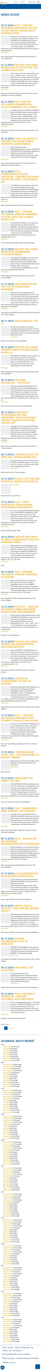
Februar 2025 (7, 1084)
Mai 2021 (6, 1182)
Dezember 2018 (8, 1246)
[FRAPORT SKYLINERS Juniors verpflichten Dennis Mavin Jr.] (6, 360)
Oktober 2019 (7, 1224)
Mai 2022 (6, 1156)
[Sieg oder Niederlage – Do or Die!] (6, 390)
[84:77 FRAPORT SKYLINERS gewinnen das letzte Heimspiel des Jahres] (6, 114)
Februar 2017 (7, 1287)
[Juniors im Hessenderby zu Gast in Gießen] (6, 691)
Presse (17, 1347)
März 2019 (6, 1238)
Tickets (23, 2)
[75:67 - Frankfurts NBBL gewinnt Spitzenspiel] (6, 818)
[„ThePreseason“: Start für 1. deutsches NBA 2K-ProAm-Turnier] (6, 765)
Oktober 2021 (7, 1172)
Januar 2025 (7, 1086)
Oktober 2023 (7, 1120)
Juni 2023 (6, 1128)
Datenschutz (17, 1350)
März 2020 (6, 1212)
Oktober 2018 (7, 1250)
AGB (31, 1347)
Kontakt (11, 1347)
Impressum (25, 1347)
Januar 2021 (7, 1190)
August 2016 (7, 1301)
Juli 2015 (6, 1329)
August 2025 (7, 1072)
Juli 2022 (6, 1152)
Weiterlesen (4, 52)
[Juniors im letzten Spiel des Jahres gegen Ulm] (6, 464)
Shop (16, 2)
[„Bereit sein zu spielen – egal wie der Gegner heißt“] (6, 918)
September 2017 (8, 1273)
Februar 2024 (7, 1110)
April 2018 (6, 1258)
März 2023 (6, 1134)
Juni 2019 (6, 1232)
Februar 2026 (7, 1058)
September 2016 (8, 1299)
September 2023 (8, 1122)
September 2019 (8, 1226)
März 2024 (6, 1108)
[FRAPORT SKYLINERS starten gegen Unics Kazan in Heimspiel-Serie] (6, 550)
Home (4, 1347)
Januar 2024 (7, 1112)
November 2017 (8, 1269)
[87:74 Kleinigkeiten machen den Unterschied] (6, 883)
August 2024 (7, 1098)
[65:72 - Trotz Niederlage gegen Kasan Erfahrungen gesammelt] (6, 515)
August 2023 (7, 1124)
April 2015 (6, 1335)
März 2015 (6, 1337)
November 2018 (8, 1248)
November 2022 (8, 1144)
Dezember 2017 (8, 1267)
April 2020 (6, 1210)
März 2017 (6, 1285)
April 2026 (6, 1054)
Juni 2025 (6, 1076)
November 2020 (8, 1196)
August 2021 (7, 1176)
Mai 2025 (6, 1078)
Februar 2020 (7, 1214)
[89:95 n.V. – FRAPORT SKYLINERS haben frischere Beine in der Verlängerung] (6, 619)
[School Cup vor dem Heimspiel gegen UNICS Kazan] (6, 489)
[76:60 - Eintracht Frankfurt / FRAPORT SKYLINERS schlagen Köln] (6, 1006)
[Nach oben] (37, 1366)
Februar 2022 (7, 1162)
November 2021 (8, 1170)
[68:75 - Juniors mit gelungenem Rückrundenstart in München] (6, 851)
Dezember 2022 (8, 1142)
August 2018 (7, 1254)
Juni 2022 (6, 1154)
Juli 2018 (6, 1256)
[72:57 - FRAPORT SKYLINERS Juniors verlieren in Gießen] (6, 584)
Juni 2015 (6, 1331)
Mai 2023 (6, 1130)
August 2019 (7, 1228)
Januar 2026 (7, 1060)
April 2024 (6, 1106)
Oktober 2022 (7, 1146)
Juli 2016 (6, 1303)
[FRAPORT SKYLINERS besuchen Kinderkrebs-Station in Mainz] (6, 262)
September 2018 (8, 1252)
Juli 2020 (6, 1204)
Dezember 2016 (8, 1293)
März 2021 (6, 1186)
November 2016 (8, 1295)
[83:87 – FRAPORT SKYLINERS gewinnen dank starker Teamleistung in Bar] (6, 728)
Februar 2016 (7, 1313)
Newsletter (32, 2)
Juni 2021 (6, 1180)
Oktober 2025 (7, 1068)
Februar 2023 (7, 1136)
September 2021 (8, 1174)
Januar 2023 (7, 1138)
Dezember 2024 (8, 1090)
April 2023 (6, 1132)
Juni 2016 (6, 1305)
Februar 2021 (7, 1188)
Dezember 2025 (8, 1064)
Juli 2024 (6, 1100)
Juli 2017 (6, 1277)
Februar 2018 (7, 1262)
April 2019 (6, 1236)
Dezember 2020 (8, 1194)
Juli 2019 (6, 1230)
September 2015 (8, 1325)
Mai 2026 (6, 1052)
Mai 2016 (6, 1307)
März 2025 (6, 1082)
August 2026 (7, 1046)
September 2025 (8, 1070)
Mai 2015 (6, 1333)
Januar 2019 (7, 1242)
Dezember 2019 (8, 1220)
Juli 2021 (6, 1178)
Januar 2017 (7, 1289)
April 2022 (6, 1158)
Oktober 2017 (7, 1271)
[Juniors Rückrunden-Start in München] (6, 951)
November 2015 (8, 1321)
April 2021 (6, 1184)
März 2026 (6, 1056)
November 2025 (8, 1066)
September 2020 (8, 1200)
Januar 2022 (7, 1164)
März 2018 (6, 1260)
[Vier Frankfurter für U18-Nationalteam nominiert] (6, 297)
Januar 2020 (7, 1216)
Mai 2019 (6, 1234)
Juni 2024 (6, 1102)
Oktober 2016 (7, 1297)
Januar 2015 (7, 1341)
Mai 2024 (6, 1104)
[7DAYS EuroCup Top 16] (6, 331)
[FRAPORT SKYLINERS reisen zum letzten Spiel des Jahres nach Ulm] (6, 77)
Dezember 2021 (8, 1168)
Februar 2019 (7, 1240)
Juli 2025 (6, 1074)
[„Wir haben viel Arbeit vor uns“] (6, 788)
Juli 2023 (6, 1126)
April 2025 (6, 1080)
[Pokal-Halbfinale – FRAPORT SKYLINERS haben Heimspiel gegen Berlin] (6, 151)
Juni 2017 (6, 1279)
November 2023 (8, 1118)
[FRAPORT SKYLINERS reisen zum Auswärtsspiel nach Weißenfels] (6, 654)
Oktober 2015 (7, 1323)
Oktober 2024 (7, 1094)
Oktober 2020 (7, 1198)
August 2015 (7, 1327)
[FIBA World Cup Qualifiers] (6, 977)
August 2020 (7, 1202)
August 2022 (7, 1150)
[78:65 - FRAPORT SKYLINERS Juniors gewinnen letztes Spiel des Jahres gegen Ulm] (6, 227)
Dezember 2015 (8, 1319)
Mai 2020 (6, 1208)
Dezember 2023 (8, 1116)
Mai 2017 (6, 1281)
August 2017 (7, 1275)
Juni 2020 (6, 1206)
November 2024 (8, 1092)
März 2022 (6, 1160)
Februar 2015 (7, 1339)
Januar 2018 (7, 1264)
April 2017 (6, 1283)
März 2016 (6, 1311)
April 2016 (6, 1309)
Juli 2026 (6, 1048)
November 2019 (8, 1222)
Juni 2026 (6, 1050)
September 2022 (8, 1148)
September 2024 (8, 1096)
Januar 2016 (7, 1315)
